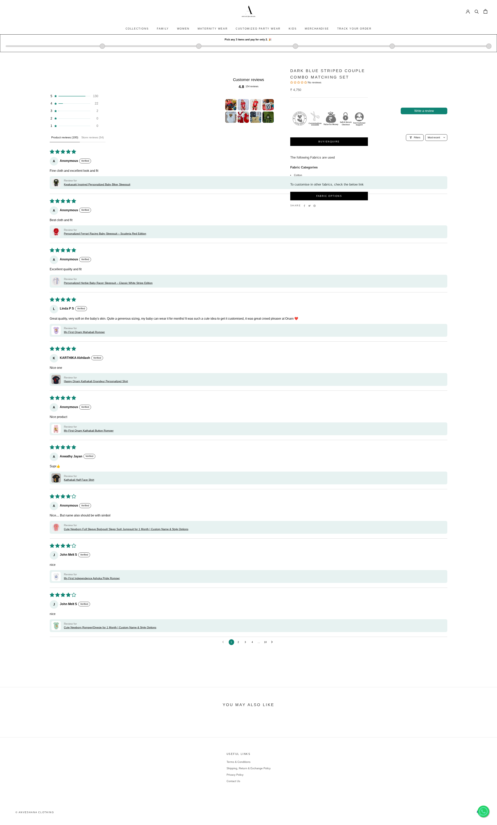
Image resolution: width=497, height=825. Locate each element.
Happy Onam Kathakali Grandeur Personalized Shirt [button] (96, 381)
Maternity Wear (213, 28)
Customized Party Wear (258, 28)
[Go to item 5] (230, 117)
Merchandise (317, 28)
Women (183, 28)
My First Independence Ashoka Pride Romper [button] (92, 578)
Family (163, 28)
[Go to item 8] (268, 117)
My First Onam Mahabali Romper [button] (84, 332)
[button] (74, 96)
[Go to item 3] (255, 104)
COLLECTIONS (137, 28)
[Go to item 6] (243, 117)
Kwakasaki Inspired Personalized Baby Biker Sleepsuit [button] (97, 184)
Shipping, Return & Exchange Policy (249, 768)
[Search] (477, 11)
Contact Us (233, 781)
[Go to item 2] (243, 104)
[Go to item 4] (268, 104)
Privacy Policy (235, 774)
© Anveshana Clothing (35, 812)
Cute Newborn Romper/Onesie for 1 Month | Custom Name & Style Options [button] (110, 627)
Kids (293, 28)
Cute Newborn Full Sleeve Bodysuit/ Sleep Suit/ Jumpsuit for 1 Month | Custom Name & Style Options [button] (126, 529)
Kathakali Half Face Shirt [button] (79, 479)
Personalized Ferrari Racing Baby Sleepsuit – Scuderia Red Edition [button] (105, 233)
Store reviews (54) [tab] (92, 137)
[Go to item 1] (230, 104)
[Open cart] (485, 11)
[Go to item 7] (255, 117)
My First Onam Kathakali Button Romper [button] (89, 430)
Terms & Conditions (238, 761)
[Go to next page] (273, 642)
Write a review (424, 110)
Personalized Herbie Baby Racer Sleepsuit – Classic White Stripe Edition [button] (108, 282)
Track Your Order (354, 28)
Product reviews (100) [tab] (64, 137)
